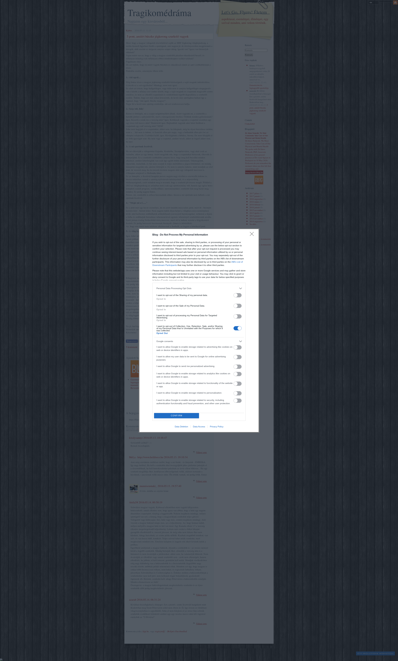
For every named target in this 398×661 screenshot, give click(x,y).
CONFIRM (176, 415)
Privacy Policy (216, 426)
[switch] (238, 295)
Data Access (199, 426)
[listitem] (199, 288)
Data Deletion (181, 426)
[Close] (253, 235)
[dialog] (199, 330)
